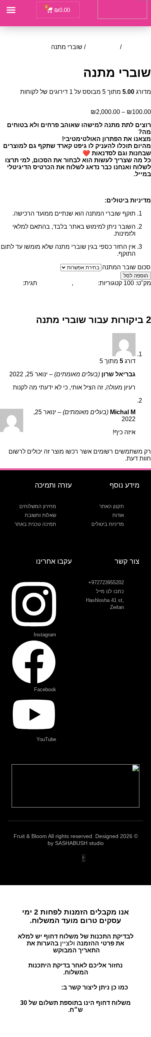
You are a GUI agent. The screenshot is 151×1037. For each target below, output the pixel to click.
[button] (11, 10)
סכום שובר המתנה (126, 267)
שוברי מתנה (102, 47)
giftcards (84, 283)
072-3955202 (41, 987)
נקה (55, 267)
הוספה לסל (136, 276)
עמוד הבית (137, 47)
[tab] (119, 303)
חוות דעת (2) (119, 303)
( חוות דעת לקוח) (127, 98)
